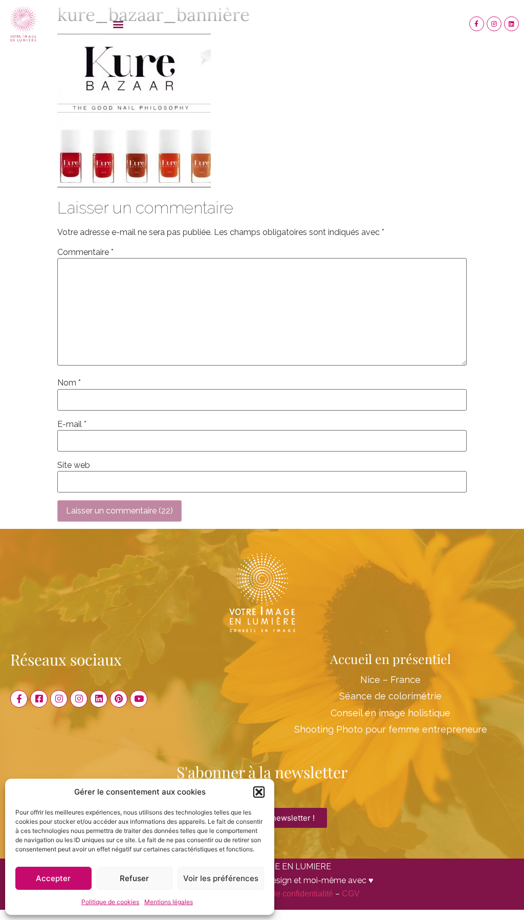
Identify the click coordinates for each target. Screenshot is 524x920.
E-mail (71, 424)
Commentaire (85, 252)
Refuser (134, 878)
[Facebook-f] (476, 23)
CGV (351, 893)
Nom (69, 383)
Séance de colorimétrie (390, 696)
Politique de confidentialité (285, 893)
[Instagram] (494, 23)
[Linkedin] (511, 23)
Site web (73, 465)
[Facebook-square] (39, 699)
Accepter (53, 878)
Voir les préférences (220, 878)
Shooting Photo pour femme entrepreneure (390, 729)
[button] (259, 792)
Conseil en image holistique (390, 713)
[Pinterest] (118, 699)
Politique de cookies (110, 902)
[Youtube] (138, 699)
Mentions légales (168, 902)
